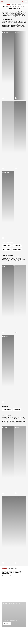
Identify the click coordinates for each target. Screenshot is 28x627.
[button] (26, 1)
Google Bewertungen (19, 4)
